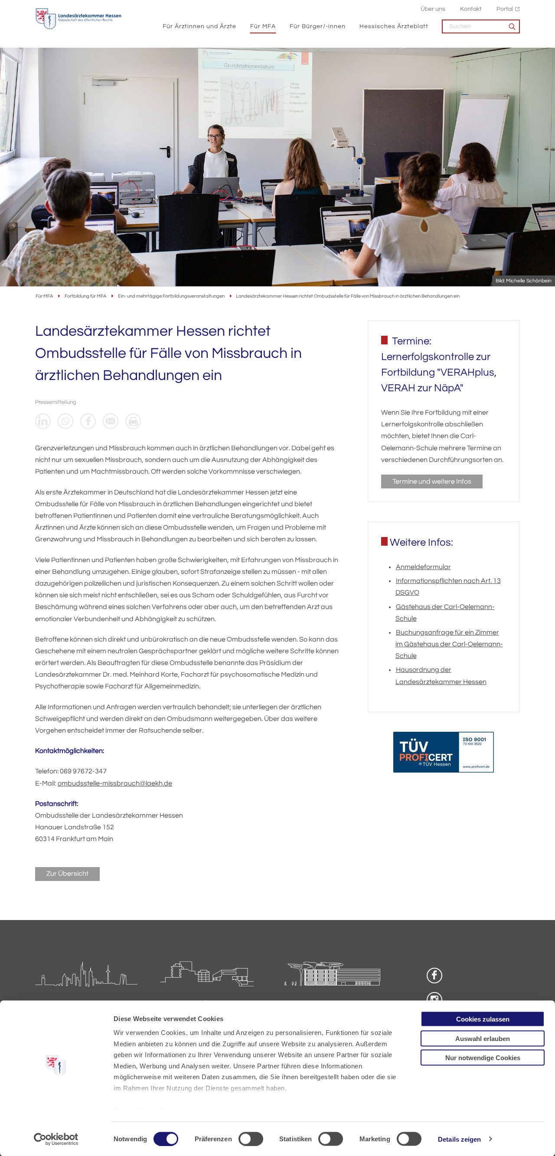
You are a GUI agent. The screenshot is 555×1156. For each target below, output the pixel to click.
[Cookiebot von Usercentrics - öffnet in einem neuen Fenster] (56, 1139)
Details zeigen (459, 1139)
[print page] (133, 421)
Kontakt (471, 9)
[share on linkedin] (43, 421)
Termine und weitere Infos (431, 481)
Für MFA (263, 26)
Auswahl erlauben (482, 1038)
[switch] (250, 1139)
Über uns (433, 9)
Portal (504, 9)
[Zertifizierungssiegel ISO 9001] (443, 754)
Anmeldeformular (423, 566)
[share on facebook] (88, 421)
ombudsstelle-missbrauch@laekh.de (115, 783)
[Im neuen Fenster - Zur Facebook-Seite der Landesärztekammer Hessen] (434, 975)
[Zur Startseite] (78, 19)
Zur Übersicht (67, 873)
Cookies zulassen (482, 1019)
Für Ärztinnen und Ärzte (199, 26)
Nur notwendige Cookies (482, 1057)
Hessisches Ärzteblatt (393, 26)
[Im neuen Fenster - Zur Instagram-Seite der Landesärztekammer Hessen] (434, 1000)
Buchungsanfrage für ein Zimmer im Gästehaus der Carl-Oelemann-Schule (449, 644)
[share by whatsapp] (65, 421)
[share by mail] (111, 421)
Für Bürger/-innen (318, 26)
